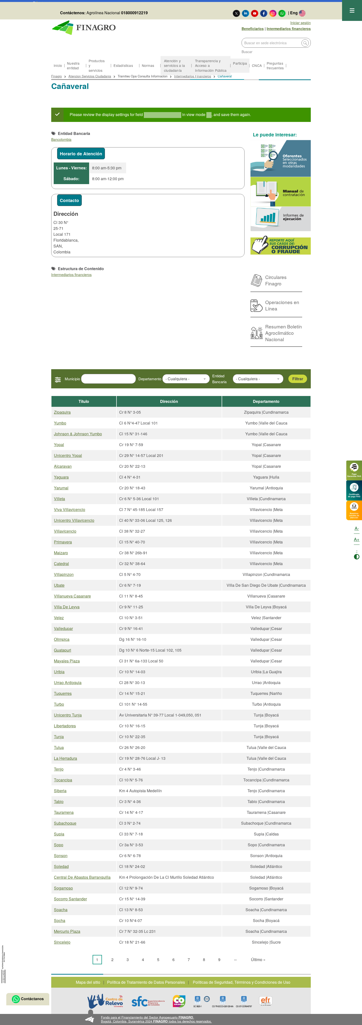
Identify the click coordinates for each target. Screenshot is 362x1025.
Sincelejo (62, 942)
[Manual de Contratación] (280, 191)
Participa (240, 63)
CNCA (257, 65)
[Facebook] (264, 13)
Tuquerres (63, 693)
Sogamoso (63, 888)
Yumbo (60, 423)
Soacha (60, 909)
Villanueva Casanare (72, 596)
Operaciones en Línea (282, 305)
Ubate (59, 585)
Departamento (149, 378)
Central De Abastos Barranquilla (82, 877)
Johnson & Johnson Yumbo (78, 434)
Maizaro (61, 553)
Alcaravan (63, 466)
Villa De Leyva (67, 607)
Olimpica (61, 639)
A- (357, 528)
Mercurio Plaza (67, 931)
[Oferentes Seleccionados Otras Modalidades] (280, 158)
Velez (59, 617)
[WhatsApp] (282, 13)
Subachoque (65, 823)
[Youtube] (255, 13)
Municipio (72, 378)
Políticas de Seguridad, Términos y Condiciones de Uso (241, 982)
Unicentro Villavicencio (74, 520)
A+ (357, 539)
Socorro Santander (70, 899)
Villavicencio (65, 531)
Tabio (59, 801)
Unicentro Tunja (68, 715)
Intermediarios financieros (289, 28)
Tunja (59, 736)
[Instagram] (273, 13)
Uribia (59, 671)
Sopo (58, 845)
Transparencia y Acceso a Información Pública (211, 65)
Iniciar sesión (300, 22)
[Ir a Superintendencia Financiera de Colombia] (3, 963)
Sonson (60, 855)
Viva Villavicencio (69, 509)
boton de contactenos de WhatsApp (27, 999)
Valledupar (63, 628)
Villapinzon (64, 574)
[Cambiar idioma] (302, 13)
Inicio (58, 65)
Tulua (59, 747)
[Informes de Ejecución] (280, 218)
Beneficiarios (253, 28)
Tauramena (64, 812)
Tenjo (59, 769)
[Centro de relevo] (105, 1001)
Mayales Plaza (67, 661)
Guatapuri (62, 650)
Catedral (61, 563)
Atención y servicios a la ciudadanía (174, 65)
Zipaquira (62, 412)
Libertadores (65, 726)
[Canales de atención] (354, 509)
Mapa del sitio (88, 982)
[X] (236, 13)
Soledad (61, 866)
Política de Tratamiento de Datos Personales (146, 982)
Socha (59, 920)
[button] (181, 1019)
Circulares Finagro (276, 280)
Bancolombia (61, 139)
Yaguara (61, 477)
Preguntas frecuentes (275, 65)
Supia (59, 834)
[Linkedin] (245, 13)
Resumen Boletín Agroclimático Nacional (283, 332)
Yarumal (61, 488)
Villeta (59, 498)
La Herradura (65, 758)
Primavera (63, 542)
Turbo (59, 704)
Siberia (60, 790)
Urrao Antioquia (68, 682)
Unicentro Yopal (68, 455)
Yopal (59, 444)
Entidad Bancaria (219, 378)
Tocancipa (63, 780)
